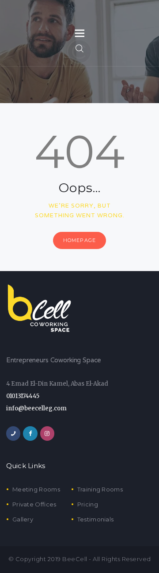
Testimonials (95, 519)
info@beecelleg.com (36, 408)
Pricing (87, 504)
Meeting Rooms (36, 489)
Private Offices (34, 504)
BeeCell (74, 558)
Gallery (22, 519)
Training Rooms (100, 489)
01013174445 (22, 396)
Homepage (79, 240)
